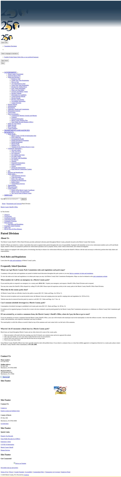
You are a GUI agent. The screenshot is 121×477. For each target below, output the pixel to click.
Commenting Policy (38, 472)
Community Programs (10, 221)
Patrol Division (8, 222)
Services (8, 195)
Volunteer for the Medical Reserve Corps (22, 147)
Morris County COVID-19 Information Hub (23, 135)
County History (12, 188)
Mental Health (15, 143)
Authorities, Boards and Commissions (18, 109)
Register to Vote (15, 79)
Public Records (12, 125)
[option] (62, 49)
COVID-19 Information (7, 444)
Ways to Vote (15, 82)
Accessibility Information (18, 101)
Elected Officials (12, 104)
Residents (9, 132)
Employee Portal (65, 472)
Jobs (9, 171)
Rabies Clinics (15, 182)
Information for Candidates (18, 95)
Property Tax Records (7, 436)
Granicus (26, 475)
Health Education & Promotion (20, 140)
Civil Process (8, 216)
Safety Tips (7, 227)
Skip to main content (6, 1)
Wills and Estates (12, 187)
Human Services (5, 450)
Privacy (11, 472)
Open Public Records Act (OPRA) (10, 439)
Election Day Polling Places (19, 87)
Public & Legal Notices (14, 123)
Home (3, 203)
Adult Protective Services (18, 175)
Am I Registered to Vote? (18, 83)
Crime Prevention (16, 177)
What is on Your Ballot (17, 90)
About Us (7, 214)
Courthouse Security (10, 218)
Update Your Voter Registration (20, 80)
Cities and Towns (16, 151)
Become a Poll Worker (17, 99)
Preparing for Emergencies (18, 180)
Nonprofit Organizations (18, 163)
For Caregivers (15, 153)
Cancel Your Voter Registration (20, 85)
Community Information (14, 148)
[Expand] (20, 77)
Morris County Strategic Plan (19, 120)
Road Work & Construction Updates (21, 169)
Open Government (13, 114)
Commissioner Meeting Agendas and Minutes (24, 115)
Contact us (4, 408)
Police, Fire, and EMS (17, 179)
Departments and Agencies (17, 130)
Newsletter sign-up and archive (9, 467)
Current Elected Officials (18, 96)
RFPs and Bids (12, 127)
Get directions (5, 423)
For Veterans (14, 159)
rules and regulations (15, 260)
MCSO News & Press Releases (13, 229)
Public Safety (11, 174)
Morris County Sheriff (7, 447)
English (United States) (22, 49)
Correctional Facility (10, 219)
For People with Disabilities (19, 158)
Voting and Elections (13, 77)
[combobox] (10, 53)
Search (3, 199)
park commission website (100, 276)
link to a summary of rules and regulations (81, 273)
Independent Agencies (14, 111)
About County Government (15, 74)
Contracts (14, 117)
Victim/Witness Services (18, 183)
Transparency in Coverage (52, 472)
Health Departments (16, 142)
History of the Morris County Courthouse (22, 190)
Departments (11, 107)
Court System (11, 112)
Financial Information (17, 119)
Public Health (11, 134)
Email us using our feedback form (10, 411)
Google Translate (19, 472)
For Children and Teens (18, 155)
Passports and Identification (15, 172)
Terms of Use (4, 472)
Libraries (13, 161)
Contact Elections (16, 103)
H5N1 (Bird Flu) (16, 137)
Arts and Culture (16, 150)
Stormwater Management (18, 167)
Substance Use (15, 145)
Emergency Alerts (6, 441)
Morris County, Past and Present (20, 191)
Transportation (12, 185)
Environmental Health (17, 139)
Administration (12, 106)
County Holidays (12, 128)
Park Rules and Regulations (15, 224)
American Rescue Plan (14, 75)
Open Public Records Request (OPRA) (22, 122)
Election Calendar (16, 93)
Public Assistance (16, 164)
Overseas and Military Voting (19, 91)
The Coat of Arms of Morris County (21, 193)
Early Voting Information (18, 88)
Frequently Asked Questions (12, 226)
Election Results (15, 98)
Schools (13, 166)
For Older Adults (16, 156)
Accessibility (28, 472)
